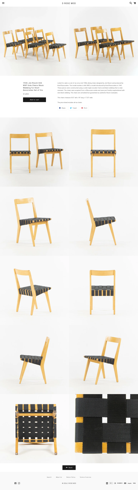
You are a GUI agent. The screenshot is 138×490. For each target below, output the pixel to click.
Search (49, 477)
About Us (59, 477)
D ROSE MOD (69, 3)
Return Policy (70, 477)
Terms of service (85, 477)
